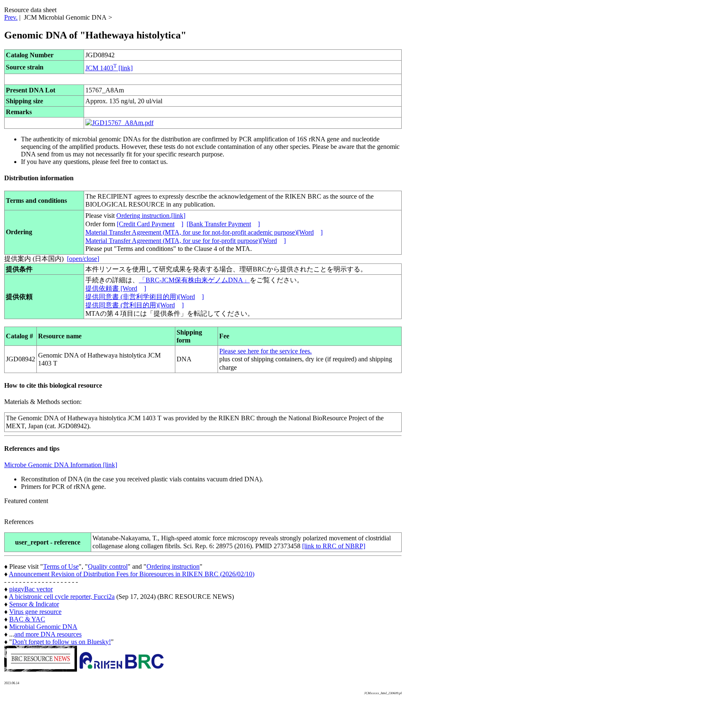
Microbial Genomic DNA (43, 626)
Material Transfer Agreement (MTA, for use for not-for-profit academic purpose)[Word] (204, 232)
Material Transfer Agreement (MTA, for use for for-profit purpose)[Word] (185, 240)
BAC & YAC (27, 619)
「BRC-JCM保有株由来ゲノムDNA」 (194, 280)
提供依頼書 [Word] (115, 288)
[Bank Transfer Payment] (223, 224)
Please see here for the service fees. (265, 351)
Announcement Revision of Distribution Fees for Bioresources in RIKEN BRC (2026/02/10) (131, 574)
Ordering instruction (173, 566)
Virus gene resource (35, 611)
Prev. (11, 17)
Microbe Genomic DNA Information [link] (60, 464)
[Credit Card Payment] (150, 224)
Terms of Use (61, 566)
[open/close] (83, 258)
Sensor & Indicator (34, 604)
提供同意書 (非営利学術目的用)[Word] (144, 296)
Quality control (108, 566)
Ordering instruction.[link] (150, 215)
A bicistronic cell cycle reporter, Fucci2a (62, 596)
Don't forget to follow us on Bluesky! (61, 641)
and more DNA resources (48, 634)
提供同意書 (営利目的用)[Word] (134, 305)
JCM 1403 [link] (109, 68)
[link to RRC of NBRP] (333, 546)
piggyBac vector (31, 589)
